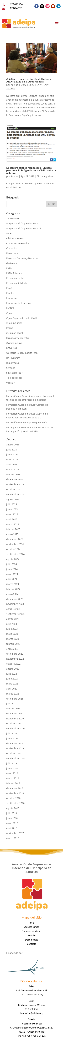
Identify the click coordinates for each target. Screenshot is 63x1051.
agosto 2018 (12, 808)
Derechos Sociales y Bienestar (22, 258)
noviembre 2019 (15, 748)
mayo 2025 (12, 514)
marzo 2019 (12, 778)
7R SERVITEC (13, 218)
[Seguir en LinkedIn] (58, 6)
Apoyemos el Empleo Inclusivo (22, 223)
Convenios (11, 248)
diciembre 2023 (14, 599)
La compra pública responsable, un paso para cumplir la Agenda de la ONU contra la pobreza (31, 170)
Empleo (10, 293)
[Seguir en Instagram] (47, 6)
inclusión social (14, 332)
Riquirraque (12, 362)
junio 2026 (12, 454)
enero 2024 (12, 594)
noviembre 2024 (15, 544)
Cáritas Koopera (15, 238)
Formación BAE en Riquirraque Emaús (26, 422)
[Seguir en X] (42, 6)
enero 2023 (12, 648)
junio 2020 (12, 738)
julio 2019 (11, 763)
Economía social (15, 278)
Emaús (10, 288)
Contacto (31, 944)
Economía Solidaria (16, 283)
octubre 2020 (13, 723)
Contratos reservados (17, 243)
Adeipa (14, 84)
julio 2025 (11, 504)
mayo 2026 (12, 459)
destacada (11, 263)
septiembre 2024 (15, 554)
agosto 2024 (12, 559)
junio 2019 (12, 768)
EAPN (39, 84)
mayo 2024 (12, 574)
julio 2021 (11, 703)
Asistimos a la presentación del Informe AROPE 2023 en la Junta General (29, 80)
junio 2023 (12, 628)
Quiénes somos (31, 927)
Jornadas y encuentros (18, 337)
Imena (9, 327)
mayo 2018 (12, 823)
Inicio (31, 923)
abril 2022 (11, 688)
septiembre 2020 (15, 728)
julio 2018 (11, 813)
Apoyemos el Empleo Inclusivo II (23, 228)
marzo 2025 (12, 524)
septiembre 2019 (15, 758)
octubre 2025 (13, 489)
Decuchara (12, 253)
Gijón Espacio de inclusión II (21, 318)
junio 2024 (12, 569)
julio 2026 (11, 449)
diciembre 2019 (14, 743)
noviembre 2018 (15, 793)
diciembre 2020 (14, 713)
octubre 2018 (13, 798)
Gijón (9, 313)
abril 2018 (11, 828)
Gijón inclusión (14, 322)
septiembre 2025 (15, 494)
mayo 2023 (12, 633)
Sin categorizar (45, 176)
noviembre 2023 (15, 603)
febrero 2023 (13, 643)
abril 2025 (11, 519)
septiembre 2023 (15, 613)
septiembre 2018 (15, 803)
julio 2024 (11, 564)
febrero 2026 (13, 474)
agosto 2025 (12, 499)
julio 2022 (11, 673)
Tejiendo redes (14, 377)
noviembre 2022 (15, 658)
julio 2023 (11, 623)
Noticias (31, 936)
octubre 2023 (13, 608)
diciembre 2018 (14, 788)
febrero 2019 (13, 783)
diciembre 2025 (14, 479)
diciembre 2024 (14, 539)
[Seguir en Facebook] (36, 6)
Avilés (9, 233)
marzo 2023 (12, 638)
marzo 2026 (12, 469)
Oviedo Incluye (14, 343)
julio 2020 (11, 733)
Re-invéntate (13, 357)
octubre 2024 (13, 549)
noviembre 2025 (15, 484)
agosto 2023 (12, 618)
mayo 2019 (12, 773)
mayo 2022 (12, 683)
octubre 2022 (13, 663)
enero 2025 (12, 534)
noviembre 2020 (15, 718)
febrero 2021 (13, 708)
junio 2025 (12, 509)
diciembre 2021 (14, 698)
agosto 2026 (12, 444)
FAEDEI (10, 308)
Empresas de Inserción (18, 303)
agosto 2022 (12, 668)
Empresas (11, 298)
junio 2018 (12, 818)
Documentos (31, 940)
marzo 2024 (12, 584)
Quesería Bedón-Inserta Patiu (22, 352)
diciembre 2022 (14, 653)
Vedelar (10, 382)
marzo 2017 (12, 838)
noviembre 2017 (15, 833)
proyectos (11, 347)
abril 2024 (11, 578)
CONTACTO (16, 8)
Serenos (10, 367)
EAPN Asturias (14, 273)
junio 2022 (12, 678)
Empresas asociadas (31, 931)
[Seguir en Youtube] (53, 6)
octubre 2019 (13, 753)
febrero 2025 (13, 529)
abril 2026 (11, 464)
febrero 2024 (13, 589)
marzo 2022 (12, 693)
